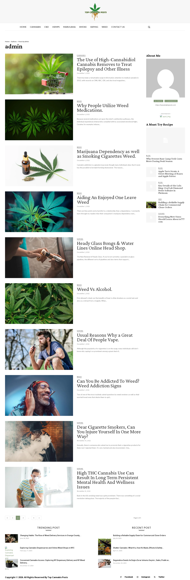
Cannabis (81, 55)
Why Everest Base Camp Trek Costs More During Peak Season (164, 159)
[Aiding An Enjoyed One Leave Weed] (39, 211)
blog (148, 155)
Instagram (145, 577)
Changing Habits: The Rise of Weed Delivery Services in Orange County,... (50, 535)
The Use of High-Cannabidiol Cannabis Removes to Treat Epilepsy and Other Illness (106, 64)
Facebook (129, 577)
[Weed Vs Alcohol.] (39, 303)
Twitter (161, 577)
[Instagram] (137, 577)
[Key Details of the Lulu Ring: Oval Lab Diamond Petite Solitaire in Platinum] (151, 186)
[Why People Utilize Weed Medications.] (39, 119)
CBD (160, 199)
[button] (149, 27)
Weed (79, 101)
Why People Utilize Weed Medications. (102, 107)
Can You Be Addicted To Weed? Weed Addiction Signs (108, 383)
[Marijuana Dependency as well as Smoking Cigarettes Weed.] (39, 165)
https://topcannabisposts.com (165, 105)
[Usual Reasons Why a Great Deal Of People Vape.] (39, 349)
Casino (161, 213)
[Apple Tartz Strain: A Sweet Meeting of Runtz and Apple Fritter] (151, 172)
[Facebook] (121, 577)
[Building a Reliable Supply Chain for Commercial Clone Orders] (151, 203)
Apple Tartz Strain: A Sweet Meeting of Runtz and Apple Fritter (170, 173)
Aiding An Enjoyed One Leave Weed (106, 199)
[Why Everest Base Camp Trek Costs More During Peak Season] (165, 140)
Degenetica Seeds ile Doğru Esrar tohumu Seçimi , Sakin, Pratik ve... (141, 560)
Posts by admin (23, 41)
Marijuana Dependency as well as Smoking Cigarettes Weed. (108, 153)
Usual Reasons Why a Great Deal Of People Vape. (105, 337)
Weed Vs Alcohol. (94, 289)
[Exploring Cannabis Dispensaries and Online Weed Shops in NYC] (9, 558)
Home (7, 41)
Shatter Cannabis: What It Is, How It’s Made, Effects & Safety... (138, 548)
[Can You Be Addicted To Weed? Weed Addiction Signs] (39, 395)
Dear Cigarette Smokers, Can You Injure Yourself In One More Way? (109, 431)
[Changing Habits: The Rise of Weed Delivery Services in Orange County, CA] (11, 538)
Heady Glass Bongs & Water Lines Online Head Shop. (105, 245)
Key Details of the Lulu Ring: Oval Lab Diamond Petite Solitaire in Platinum (170, 189)
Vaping (80, 239)
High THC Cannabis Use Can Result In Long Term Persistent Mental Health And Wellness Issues (107, 480)
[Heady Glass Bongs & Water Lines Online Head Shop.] (39, 257)
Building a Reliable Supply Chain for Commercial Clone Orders (171, 205)
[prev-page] (7, 518)
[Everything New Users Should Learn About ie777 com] (151, 217)
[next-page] (39, 518)
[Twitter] (154, 577)
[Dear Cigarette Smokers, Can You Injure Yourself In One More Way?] (39, 441)
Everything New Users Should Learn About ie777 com (171, 219)
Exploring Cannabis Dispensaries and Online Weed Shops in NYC (47, 548)
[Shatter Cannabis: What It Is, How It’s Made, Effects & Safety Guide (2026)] (104, 551)
